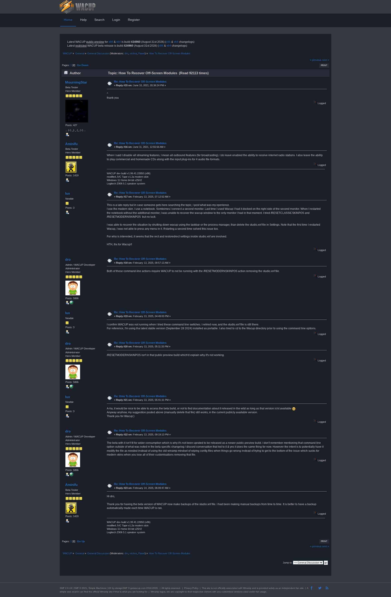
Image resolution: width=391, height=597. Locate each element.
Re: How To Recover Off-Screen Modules (140, 81)
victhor (133, 53)
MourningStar (76, 82)
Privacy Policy (191, 588)
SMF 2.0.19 (66, 588)
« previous (316, 60)
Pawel (141, 53)
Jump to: (287, 562)
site (208, 588)
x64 (118, 41)
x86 (111, 41)
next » (325, 60)
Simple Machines (97, 588)
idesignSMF (121, 588)
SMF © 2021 (80, 588)
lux (67, 193)
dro (126, 53)
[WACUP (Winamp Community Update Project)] (71, 303)
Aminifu (71, 144)
